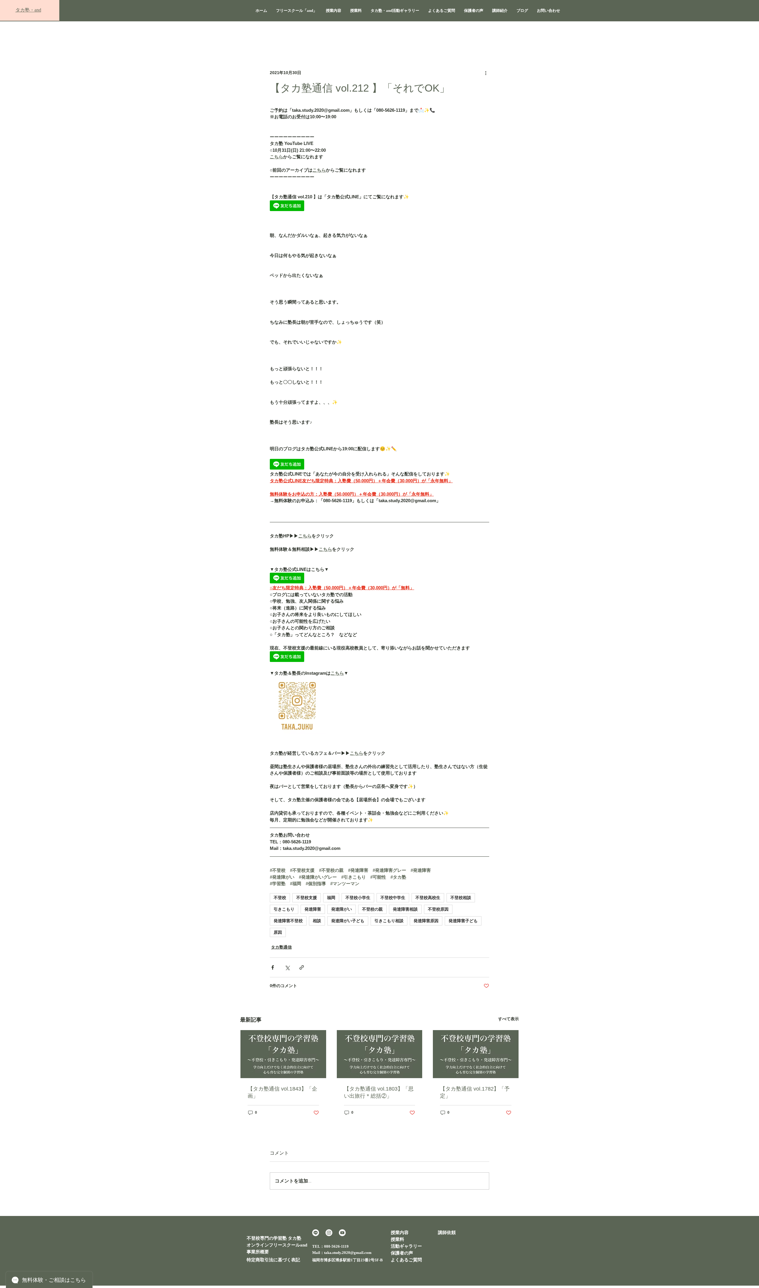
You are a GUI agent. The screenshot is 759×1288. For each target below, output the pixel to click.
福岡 (331, 897)
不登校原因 (438, 909)
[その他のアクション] (485, 72)
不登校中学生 (392, 897)
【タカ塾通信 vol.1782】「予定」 (475, 1092)
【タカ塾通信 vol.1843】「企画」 (282, 1092)
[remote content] (379, 206)
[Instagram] (329, 1232)
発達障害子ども (463, 920)
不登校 (280, 897)
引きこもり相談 (389, 920)
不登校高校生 (427, 897)
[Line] (315, 1232)
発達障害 (312, 909)
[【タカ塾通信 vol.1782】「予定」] (476, 1054)
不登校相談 (460, 897)
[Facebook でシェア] (272, 967)
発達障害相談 (405, 909)
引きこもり (284, 909)
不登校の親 (372, 909)
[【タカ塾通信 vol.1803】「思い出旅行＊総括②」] (379, 1054)
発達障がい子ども (347, 920)
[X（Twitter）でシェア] (287, 967)
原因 (278, 932)
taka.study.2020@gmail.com (347, 1252)
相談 (317, 920)
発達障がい (341, 909)
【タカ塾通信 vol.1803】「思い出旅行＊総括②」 (379, 1092)
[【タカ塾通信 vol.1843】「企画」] (283, 1054)
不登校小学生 (357, 897)
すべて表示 (508, 1018)
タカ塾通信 (281, 947)
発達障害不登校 (288, 920)
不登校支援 (306, 897)
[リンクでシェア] (301, 967)
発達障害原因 (426, 920)
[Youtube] (342, 1232)
